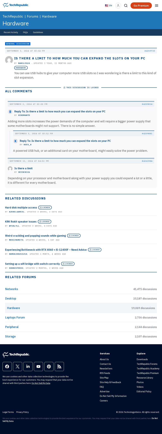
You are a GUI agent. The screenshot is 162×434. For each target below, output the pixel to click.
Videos (140, 386)
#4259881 (147, 133)
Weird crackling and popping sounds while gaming (35, 235)
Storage (10, 336)
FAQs (25, 32)
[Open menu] (156, 5)
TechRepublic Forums (147, 364)
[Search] (126, 5)
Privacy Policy (22, 412)
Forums (32, 16)
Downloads (142, 359)
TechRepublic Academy (148, 368)
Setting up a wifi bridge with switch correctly (32, 263)
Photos (140, 382)
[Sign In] (118, 5)
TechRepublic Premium (148, 373)
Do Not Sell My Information (113, 396)
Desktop (10, 298)
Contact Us (105, 364)
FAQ (102, 386)
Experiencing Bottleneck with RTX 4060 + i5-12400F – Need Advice (46, 249)
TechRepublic (13, 16)
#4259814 (147, 104)
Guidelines (38, 32)
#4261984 (147, 161)
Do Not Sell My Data (41, 383)
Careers (104, 400)
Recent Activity (11, 32)
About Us (104, 359)
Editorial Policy (144, 391)
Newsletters (106, 368)
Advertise (104, 391)
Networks (11, 289)
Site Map (104, 377)
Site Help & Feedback (110, 382)
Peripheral (12, 327)
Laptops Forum (15, 317)
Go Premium (141, 5)
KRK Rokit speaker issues (21, 221)
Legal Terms (8, 412)
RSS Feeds (105, 373)
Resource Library (145, 377)
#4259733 (150, 51)
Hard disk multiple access (21, 207)
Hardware (49, 16)
